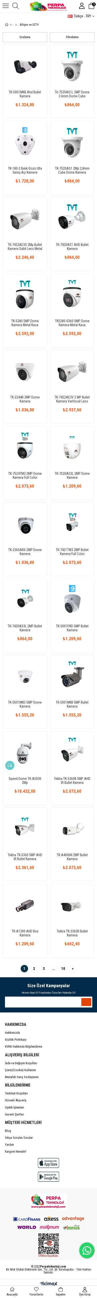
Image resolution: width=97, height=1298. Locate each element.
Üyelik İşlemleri (14, 1107)
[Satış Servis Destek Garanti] (48, 1201)
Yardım (9, 1144)
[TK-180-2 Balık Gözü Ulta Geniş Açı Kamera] (24, 143)
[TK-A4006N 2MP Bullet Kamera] (72, 829)
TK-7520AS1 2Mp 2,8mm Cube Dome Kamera (72, 170)
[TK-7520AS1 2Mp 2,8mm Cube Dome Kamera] (72, 143)
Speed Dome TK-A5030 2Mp (25, 781)
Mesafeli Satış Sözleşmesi (22, 1077)
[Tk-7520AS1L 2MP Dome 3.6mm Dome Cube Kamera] (72, 67)
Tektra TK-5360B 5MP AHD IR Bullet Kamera (72, 781)
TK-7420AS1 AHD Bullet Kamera (72, 247)
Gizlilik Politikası (15, 1039)
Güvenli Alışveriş (15, 1100)
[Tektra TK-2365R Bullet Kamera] (72, 906)
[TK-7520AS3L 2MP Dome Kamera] (72, 448)
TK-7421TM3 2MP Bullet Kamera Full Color (72, 552)
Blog (8, 1131)
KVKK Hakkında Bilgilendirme (23, 1046)
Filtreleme (72, 37)
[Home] (16, 25)
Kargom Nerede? (15, 1151)
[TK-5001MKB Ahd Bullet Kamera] (24, 67)
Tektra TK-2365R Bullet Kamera (72, 933)
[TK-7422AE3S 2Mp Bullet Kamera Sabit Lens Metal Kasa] (24, 219)
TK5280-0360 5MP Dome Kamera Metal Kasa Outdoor (72, 323)
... (53, 968)
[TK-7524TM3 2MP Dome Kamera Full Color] (24, 448)
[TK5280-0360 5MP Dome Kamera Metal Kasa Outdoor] (72, 295)
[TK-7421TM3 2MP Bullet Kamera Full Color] (72, 524)
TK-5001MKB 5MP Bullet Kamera (72, 704)
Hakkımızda (12, 1032)
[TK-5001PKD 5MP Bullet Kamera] (72, 601)
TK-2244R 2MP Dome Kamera (25, 399)
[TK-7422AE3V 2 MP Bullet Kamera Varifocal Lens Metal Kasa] (72, 372)
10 (63, 968)
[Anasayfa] (10, 25)
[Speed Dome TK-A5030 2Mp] (24, 753)
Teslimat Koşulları (16, 1093)
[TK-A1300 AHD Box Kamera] (24, 906)
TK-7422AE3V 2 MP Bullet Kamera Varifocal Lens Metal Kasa (72, 399)
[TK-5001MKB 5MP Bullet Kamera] (72, 677)
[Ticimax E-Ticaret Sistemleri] (48, 1284)
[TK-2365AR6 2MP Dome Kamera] (24, 524)
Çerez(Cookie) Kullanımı (20, 1070)
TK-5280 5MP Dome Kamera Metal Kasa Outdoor (25, 323)
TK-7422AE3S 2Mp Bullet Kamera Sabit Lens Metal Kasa (25, 247)
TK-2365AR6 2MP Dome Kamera (25, 552)
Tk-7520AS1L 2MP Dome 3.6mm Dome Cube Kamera (72, 94)
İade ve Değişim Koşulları (21, 1063)
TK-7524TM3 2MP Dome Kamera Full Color (25, 475)
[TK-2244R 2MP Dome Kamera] (24, 372)
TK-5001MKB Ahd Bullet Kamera (25, 94)
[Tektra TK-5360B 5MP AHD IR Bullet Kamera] (72, 753)
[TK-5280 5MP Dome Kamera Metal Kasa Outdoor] (24, 295)
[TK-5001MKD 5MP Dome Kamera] (24, 677)
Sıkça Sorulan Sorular (19, 1137)
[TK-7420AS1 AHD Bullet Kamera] (72, 219)
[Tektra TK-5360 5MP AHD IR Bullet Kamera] (24, 829)
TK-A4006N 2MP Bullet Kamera (72, 857)
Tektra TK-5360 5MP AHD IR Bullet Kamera (25, 857)
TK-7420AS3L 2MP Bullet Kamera (25, 628)
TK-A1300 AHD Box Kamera (25, 933)
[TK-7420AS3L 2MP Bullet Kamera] (24, 601)
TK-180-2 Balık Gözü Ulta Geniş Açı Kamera (25, 170)
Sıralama (24, 37)
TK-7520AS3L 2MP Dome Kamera (72, 475)
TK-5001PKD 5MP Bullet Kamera (72, 628)
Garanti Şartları (14, 1114)
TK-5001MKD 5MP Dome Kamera (25, 704)
